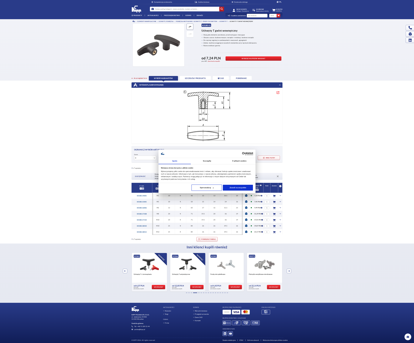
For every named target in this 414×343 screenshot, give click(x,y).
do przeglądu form (140, 78)
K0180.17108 (142, 214)
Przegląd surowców (202, 314)
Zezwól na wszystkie (238, 188)
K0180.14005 (142, 196)
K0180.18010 (142, 226)
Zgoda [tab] (174, 161)
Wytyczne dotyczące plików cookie (275, 340)
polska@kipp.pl (139, 329)
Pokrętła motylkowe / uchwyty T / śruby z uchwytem (196, 21)
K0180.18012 (142, 232)
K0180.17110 (142, 220)
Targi (166, 314)
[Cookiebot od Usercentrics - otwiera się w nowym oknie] (243, 153)
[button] (186, 292)
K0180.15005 (142, 202)
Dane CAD (198, 317)
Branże (200, 15)
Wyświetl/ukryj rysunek (151, 85)
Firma (167, 323)
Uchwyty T (223, 21)
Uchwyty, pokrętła (166, 21)
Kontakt (198, 320)
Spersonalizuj (205, 188)
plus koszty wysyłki (214, 61)
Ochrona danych (253, 340)
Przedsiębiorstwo (172, 15)
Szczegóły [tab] (207, 161)
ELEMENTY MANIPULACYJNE (146, 21)
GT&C (241, 340)
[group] (151, 272)
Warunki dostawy (201, 311)
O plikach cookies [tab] (239, 161)
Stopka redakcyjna (229, 340)
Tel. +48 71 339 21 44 (142, 326)
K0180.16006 (142, 208)
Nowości (168, 311)
